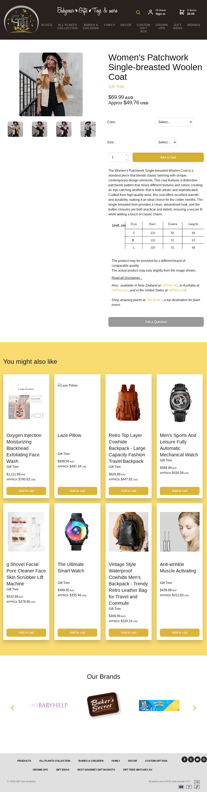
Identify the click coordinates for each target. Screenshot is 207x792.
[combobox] (174, 122)
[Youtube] (197, 759)
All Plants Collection (67, 26)
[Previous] (12, 707)
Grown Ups (162, 26)
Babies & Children (91, 26)
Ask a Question (119, 318)
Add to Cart (168, 157)
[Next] (194, 707)
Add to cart (26, 491)
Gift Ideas (177, 26)
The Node (153, 300)
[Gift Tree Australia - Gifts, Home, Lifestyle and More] (21, 31)
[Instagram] (204, 759)
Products (24, 760)
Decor (126, 24)
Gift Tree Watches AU (137, 769)
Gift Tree (116, 86)
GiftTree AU (120, 290)
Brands (194, 24)
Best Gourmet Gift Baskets (96, 769)
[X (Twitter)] (191, 759)
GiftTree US (176, 290)
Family (109, 24)
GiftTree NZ (170, 285)
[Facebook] (185, 759)
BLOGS (46, 24)
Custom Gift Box (143, 28)
